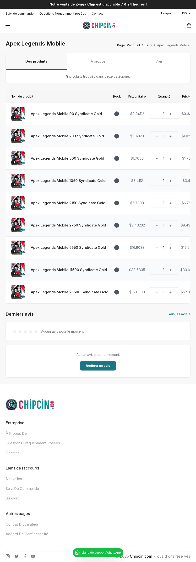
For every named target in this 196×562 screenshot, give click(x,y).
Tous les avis (178, 314)
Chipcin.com (141, 556)
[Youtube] (33, 556)
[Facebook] (25, 556)
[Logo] (99, 25)
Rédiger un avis (98, 365)
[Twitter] (16, 556)
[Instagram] (8, 556)
